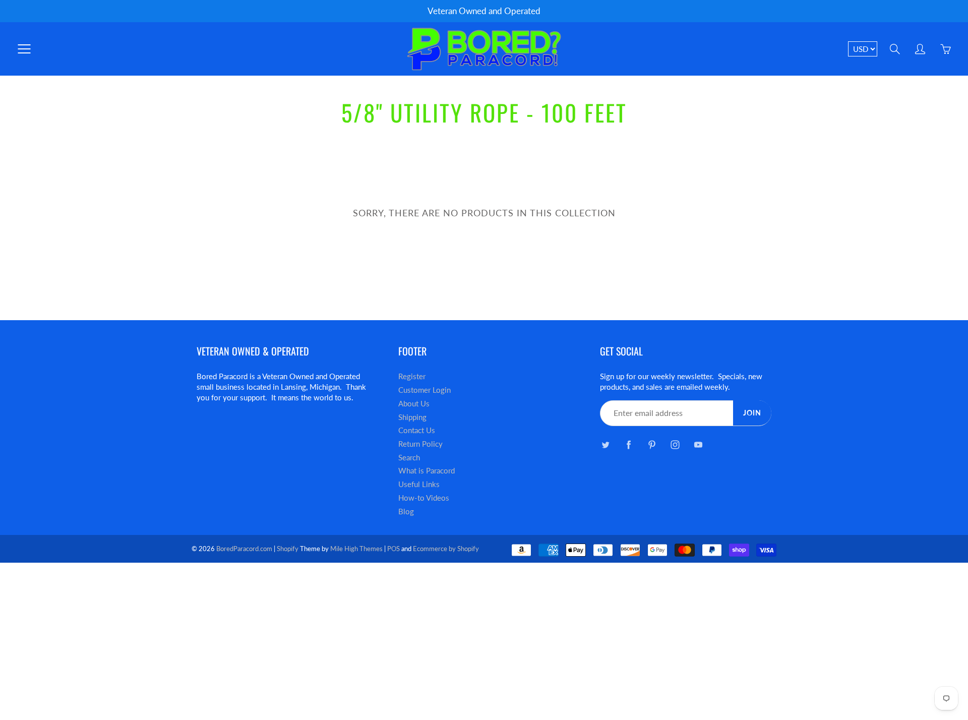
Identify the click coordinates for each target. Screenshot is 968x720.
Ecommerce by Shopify (446, 549)
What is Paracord (426, 470)
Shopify (287, 549)
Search (409, 457)
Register (412, 376)
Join (752, 412)
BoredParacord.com (244, 549)
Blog (406, 511)
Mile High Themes (356, 549)
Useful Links (419, 484)
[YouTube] (698, 445)
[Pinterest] (651, 445)
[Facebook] (628, 445)
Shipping (412, 417)
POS (393, 549)
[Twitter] (605, 445)
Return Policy (420, 444)
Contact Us (416, 430)
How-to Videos (423, 498)
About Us (414, 403)
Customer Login (424, 390)
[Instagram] (675, 445)
